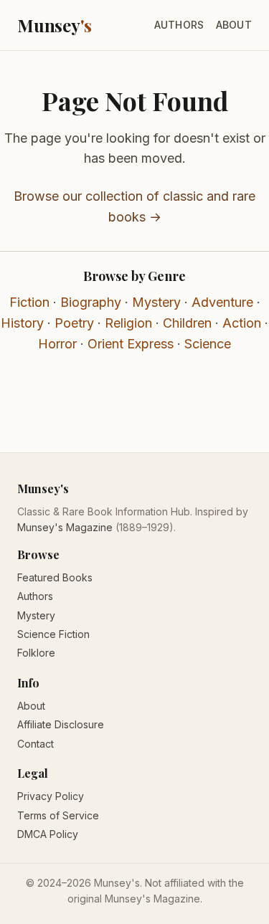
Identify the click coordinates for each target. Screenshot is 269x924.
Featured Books (55, 577)
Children (187, 322)
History (22, 322)
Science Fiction (53, 634)
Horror (57, 343)
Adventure (222, 302)
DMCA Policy (47, 834)
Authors (179, 25)
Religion (128, 322)
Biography (90, 302)
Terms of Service (58, 815)
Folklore (36, 653)
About (234, 25)
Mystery (156, 302)
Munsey (54, 25)
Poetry (74, 322)
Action (241, 322)
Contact (35, 744)
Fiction (29, 302)
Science (207, 343)
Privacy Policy (50, 796)
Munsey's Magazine (65, 527)
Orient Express (131, 343)
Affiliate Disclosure (60, 724)
